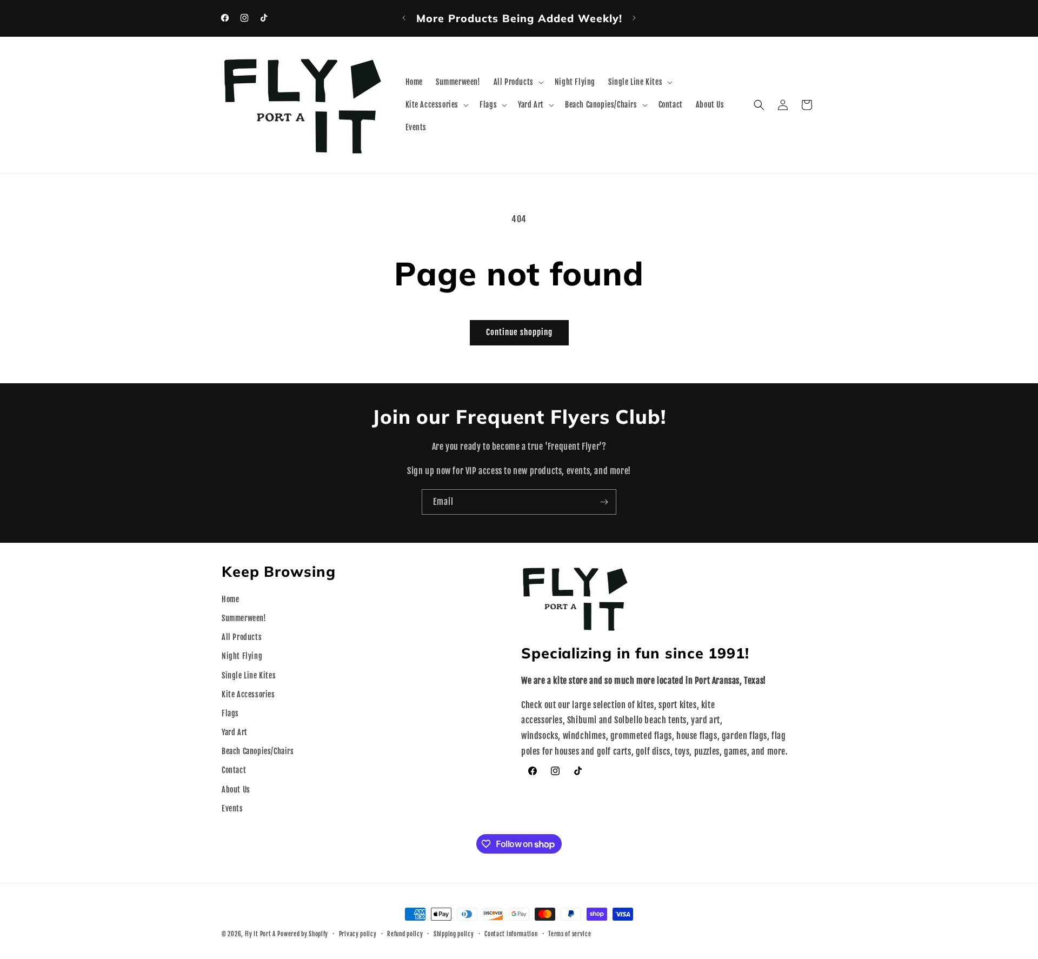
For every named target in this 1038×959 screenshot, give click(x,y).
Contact (234, 770)
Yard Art (235, 732)
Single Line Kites (249, 675)
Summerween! (244, 618)
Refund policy (405, 934)
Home (230, 599)
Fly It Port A (260, 934)
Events (232, 808)
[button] (517, 82)
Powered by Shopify (302, 934)
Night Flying (242, 656)
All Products (242, 637)
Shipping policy (454, 934)
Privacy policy (358, 934)
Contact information (510, 934)
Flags (230, 713)
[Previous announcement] (404, 18)
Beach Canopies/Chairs (258, 751)
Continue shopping (519, 332)
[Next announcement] (634, 18)
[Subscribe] (604, 502)
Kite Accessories (248, 694)
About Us (236, 789)
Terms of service (569, 934)
